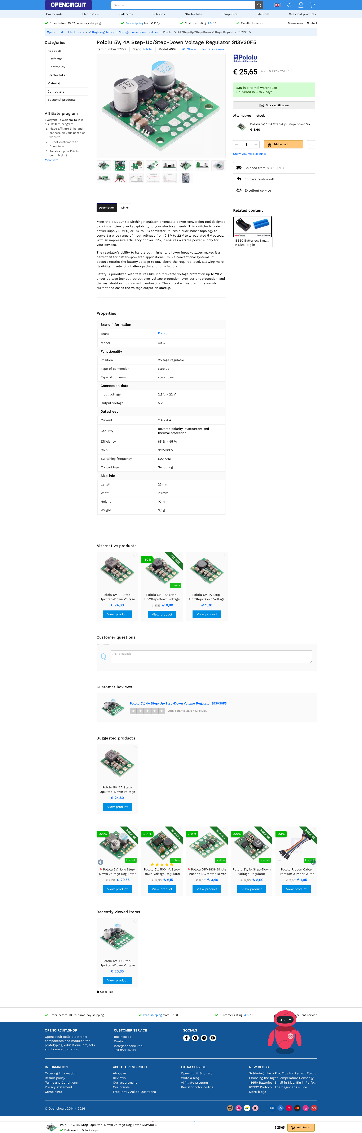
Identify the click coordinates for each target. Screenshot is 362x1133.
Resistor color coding (197, 1087)
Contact (312, 23)
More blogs (257, 1092)
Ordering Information (60, 1073)
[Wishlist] (286, 5)
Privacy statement (58, 1087)
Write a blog (190, 1078)
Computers (229, 14)
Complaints (53, 1092)
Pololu (163, 333)
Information (56, 1067)
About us (120, 1073)
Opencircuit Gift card (196, 1073)
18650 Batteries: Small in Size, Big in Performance (283, 1082)
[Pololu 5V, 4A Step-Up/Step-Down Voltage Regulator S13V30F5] (104, 166)
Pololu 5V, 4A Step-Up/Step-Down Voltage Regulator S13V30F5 (178, 703)
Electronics (90, 14)
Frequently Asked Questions (134, 1092)
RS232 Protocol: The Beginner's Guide (278, 1087)
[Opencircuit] (68, 5)
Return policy (55, 1078)
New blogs (259, 1067)
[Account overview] (298, 5)
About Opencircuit (130, 1067)
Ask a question (122, 653)
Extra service (193, 1067)
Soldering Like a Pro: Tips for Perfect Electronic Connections (283, 1073)
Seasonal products (302, 14)
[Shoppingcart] (309, 5)
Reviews (119, 1078)
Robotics (159, 14)
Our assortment (125, 1082)
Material (263, 14)
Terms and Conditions (61, 1082)
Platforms (126, 14)
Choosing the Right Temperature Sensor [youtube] (283, 1078)
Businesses (295, 23)
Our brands (54, 14)
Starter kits (193, 14)
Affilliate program (194, 1082)
